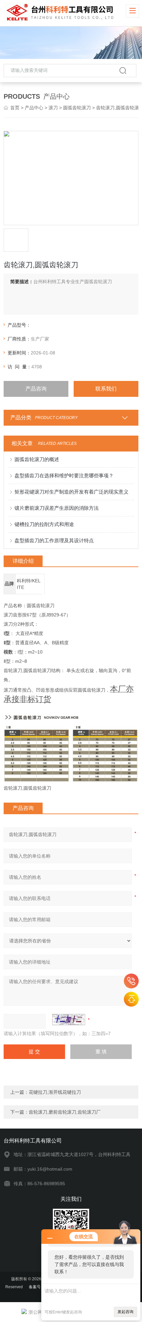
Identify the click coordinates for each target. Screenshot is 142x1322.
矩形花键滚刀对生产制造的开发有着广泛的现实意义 (71, 492)
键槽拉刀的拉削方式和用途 (44, 524)
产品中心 (34, 107)
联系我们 (106, 389)
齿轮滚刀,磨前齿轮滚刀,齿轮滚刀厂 (65, 1112)
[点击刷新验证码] (68, 1019)
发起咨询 (125, 1311)
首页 (14, 107)
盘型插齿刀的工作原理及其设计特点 (54, 540)
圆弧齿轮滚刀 (77, 107)
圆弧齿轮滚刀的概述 (37, 459)
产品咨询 (36, 389)
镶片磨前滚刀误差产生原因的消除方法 (57, 508)
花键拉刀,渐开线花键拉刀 (55, 1092)
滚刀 (53, 107)
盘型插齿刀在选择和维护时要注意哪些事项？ (64, 475)
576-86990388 (131, 981)
